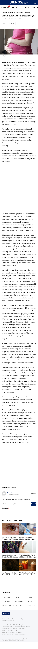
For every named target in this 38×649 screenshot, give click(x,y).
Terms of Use (11, 618)
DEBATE (31, 601)
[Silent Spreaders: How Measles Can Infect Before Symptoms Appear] (27, 531)
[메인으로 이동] (19, 3)
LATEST (26, 7)
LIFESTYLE (16, 7)
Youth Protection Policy (8, 620)
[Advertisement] (17, 175)
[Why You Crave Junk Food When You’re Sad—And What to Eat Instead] (27, 567)
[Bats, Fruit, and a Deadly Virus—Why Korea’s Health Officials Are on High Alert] (10, 567)
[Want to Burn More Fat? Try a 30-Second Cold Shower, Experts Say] (27, 549)
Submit (33, 504)
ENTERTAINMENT (8, 606)
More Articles (33, 493)
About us (4, 618)
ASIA (33, 7)
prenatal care (27, 499)
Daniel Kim (4, 19)
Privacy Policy (19, 618)
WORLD (7, 601)
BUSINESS (19, 601)
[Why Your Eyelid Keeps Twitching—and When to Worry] (10, 531)
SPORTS (19, 606)
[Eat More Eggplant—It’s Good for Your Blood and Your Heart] (10, 549)
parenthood (14, 499)
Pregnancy (21, 499)
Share (12, 23)
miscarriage (8, 499)
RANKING (5, 7)
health (3, 499)
